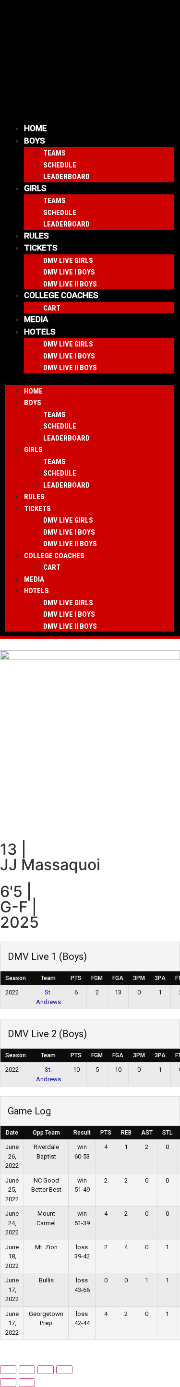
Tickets (41, 247)
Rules (36, 235)
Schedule (59, 165)
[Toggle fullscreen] (27, 1369)
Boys (34, 140)
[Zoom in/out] (8, 1369)
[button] (89, 379)
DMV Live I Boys (69, 272)
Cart (51, 308)
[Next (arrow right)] (27, 1382)
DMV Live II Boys (70, 284)
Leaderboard (66, 176)
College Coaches (61, 295)
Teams (54, 153)
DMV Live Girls (68, 260)
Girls (35, 188)
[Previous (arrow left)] (8, 1382)
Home (35, 128)
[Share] (45, 1369)
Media (36, 319)
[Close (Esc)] (64, 1369)
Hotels (40, 331)
